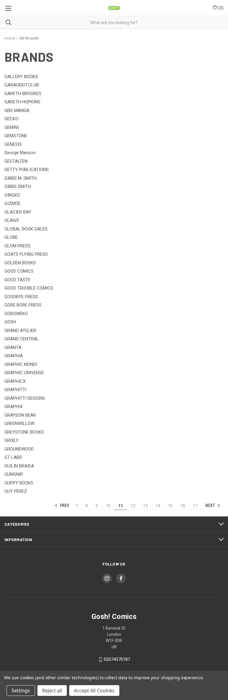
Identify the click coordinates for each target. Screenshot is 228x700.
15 (170, 505)
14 (158, 505)
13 (145, 505)
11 (120, 505)
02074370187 (117, 659)
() (220, 7)
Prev (64, 505)
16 (182, 505)
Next (210, 505)
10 (108, 505)
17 (195, 505)
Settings (21, 690)
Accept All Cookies (94, 690)
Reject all (52, 690)
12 (133, 505)
